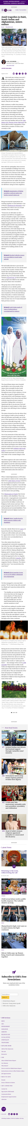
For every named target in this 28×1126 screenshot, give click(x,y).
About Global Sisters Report (8, 1060)
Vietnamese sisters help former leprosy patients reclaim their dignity (14, 777)
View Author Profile (10, 65)
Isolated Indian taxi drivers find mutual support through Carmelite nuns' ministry (16, 750)
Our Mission (4, 1063)
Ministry (4, 1032)
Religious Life (9, 27)
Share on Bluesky (14, 74)
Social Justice (5, 1037)
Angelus (18, 558)
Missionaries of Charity (11, 494)
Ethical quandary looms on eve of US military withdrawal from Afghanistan (13, 574)
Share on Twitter (20, 74)
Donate (17, 9)
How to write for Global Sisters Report (11, 1068)
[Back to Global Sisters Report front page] (7, 10)
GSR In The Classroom (7, 1049)
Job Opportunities (6, 1073)
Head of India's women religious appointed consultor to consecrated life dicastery (15, 834)
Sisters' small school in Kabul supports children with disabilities (13, 520)
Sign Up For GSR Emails (7, 1091)
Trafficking (5, 1042)
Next (24, 697)
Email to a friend (23, 74)
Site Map (21, 1118)
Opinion (3, 895)
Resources (4, 1054)
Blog (2, 27)
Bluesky (9, 1114)
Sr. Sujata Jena (5, 875)
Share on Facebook (17, 74)
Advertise (3, 1099)
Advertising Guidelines (5, 1118)
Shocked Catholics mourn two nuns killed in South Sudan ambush (14, 257)
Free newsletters (22, 9)
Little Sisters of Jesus (14, 481)
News (2, 923)
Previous (3, 697)
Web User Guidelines (15, 1118)
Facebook (14, 1114)
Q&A (2, 1023)
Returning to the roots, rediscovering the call (9, 872)
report (22, 529)
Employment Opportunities (8, 1096)
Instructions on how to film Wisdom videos (12, 1071)
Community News (6, 1094)
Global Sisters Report (3, 1109)
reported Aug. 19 (11, 277)
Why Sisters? (4, 1065)
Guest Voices (7, 892)
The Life (3, 1051)
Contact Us (4, 1089)
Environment (5, 1026)
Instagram (17, 1114)
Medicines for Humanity (15, 205)
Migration (4, 1029)
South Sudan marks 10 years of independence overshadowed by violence (13, 309)
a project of (14, 2)
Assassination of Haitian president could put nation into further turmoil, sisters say (13, 193)
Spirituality (5, 1040)
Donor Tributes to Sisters (8, 1082)
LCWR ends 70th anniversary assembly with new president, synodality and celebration (16, 805)
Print (26, 74)
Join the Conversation (6, 68)
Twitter (12, 1114)
